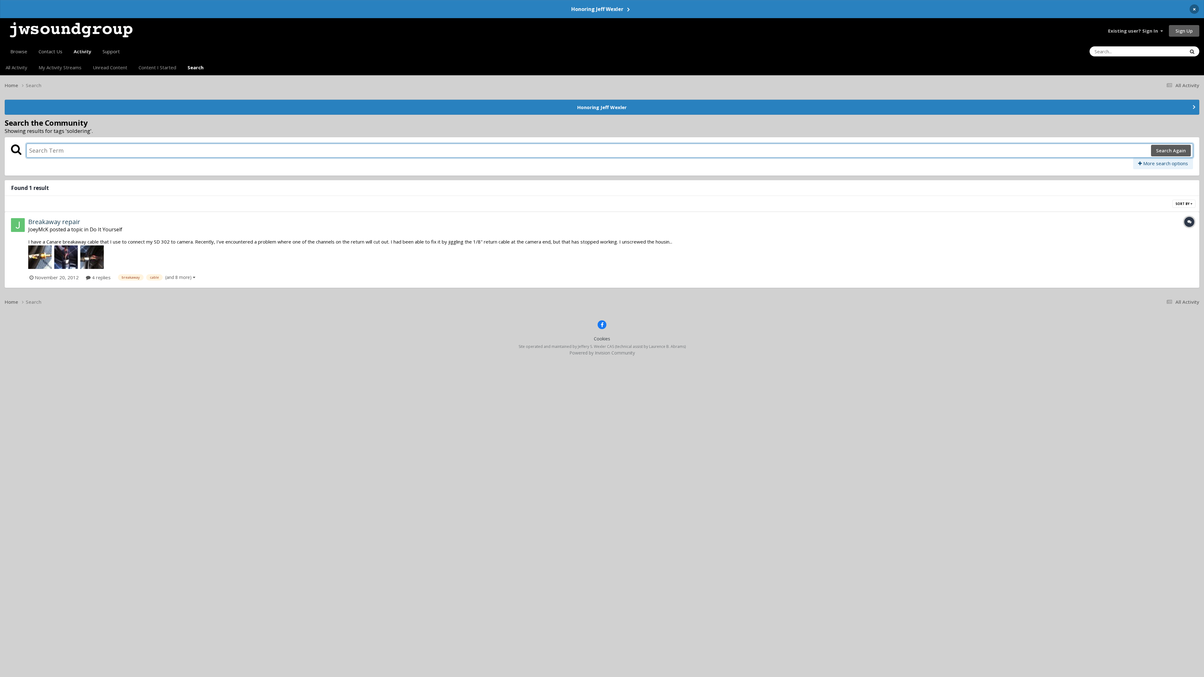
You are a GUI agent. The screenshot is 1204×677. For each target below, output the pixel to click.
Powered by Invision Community (602, 353)
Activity (82, 51)
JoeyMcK (38, 229)
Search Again (1171, 150)
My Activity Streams (60, 67)
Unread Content (110, 67)
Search (195, 67)
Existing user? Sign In (1134, 31)
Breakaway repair (54, 222)
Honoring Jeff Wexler (597, 9)
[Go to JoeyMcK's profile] (18, 225)
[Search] (1192, 51)
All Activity (16, 67)
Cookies (602, 339)
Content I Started (157, 67)
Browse (18, 51)
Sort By (1183, 204)
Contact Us (50, 51)
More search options (1165, 163)
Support (111, 51)
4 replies (101, 277)
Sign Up (1184, 31)
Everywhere (1166, 51)
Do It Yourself (106, 229)
